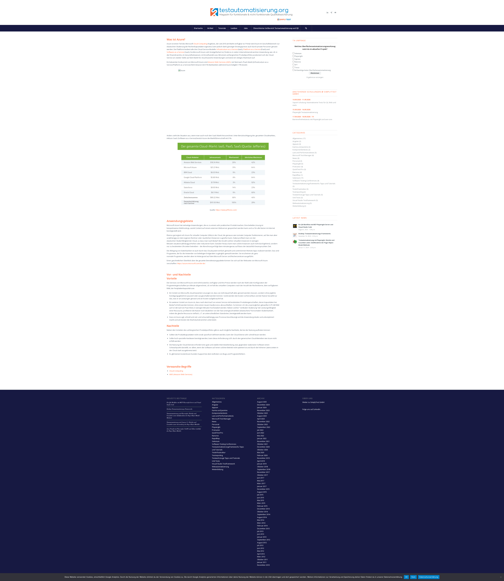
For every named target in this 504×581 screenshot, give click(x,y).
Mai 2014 (260, 520)
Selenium (298, 53)
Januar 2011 (261, 562)
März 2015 (261, 503)
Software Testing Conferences (305, 180)
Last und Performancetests (303, 152)
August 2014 (262, 517)
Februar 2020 (262, 455)
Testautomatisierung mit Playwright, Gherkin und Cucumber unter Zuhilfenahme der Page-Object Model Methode (316, 242)
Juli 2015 (260, 495)
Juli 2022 (260, 430)
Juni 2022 (260, 433)
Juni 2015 (260, 497)
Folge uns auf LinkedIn (311, 409)
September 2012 (263, 539)
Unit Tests (296, 197)
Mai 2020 (260, 452)
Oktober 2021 (262, 444)
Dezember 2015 (263, 489)
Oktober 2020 (262, 450)
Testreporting (298, 192)
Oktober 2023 (262, 413)
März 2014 (261, 523)
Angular (296, 141)
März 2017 (261, 483)
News (295, 158)
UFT (296, 65)
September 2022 (263, 427)
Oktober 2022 (262, 424)
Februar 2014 (262, 525)
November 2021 (263, 441)
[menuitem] (198, 28)
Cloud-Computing (200, 44)
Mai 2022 (260, 435)
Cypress (297, 59)
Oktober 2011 (262, 559)
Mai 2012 (260, 551)
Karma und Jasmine (300, 147)
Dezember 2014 (263, 509)
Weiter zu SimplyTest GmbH (313, 402)
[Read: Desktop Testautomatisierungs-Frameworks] (295, 235)
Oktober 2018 (262, 466)
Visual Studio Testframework (304, 200)
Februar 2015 (262, 506)
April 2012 (261, 554)
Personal (296, 161)
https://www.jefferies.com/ (226, 210)
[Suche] (306, 28)
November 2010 (263, 565)
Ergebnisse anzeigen (315, 77)
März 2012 (261, 556)
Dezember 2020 (263, 447)
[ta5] (252, 12)
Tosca (297, 67)
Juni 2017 (260, 478)
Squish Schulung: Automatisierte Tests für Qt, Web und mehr (314, 102)
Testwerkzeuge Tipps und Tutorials (307, 194)
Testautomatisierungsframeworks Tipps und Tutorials (314, 183)
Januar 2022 (261, 438)
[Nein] (500, 577)
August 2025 (262, 402)
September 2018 (263, 469)
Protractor (297, 166)
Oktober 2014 (262, 511)
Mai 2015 (260, 500)
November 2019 (263, 458)
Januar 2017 (261, 486)
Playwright (299, 56)
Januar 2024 (261, 407)
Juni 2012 (260, 548)
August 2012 (262, 542)
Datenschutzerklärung (428, 577)
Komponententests (300, 149)
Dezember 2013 (263, 528)
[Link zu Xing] (331, 12)
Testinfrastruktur (299, 189)
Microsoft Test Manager (302, 155)
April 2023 (261, 419)
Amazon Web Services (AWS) (219, 62)
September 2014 (263, 514)
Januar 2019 (261, 464)
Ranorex (298, 62)
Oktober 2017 (262, 475)
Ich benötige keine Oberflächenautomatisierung (313, 70)
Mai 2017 (260, 480)
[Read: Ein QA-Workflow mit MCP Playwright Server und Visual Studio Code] (295, 226)
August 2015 (262, 492)
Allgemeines (297, 138)
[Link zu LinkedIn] (327, 12)
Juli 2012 (260, 545)
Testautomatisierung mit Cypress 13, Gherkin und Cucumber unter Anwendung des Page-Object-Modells (183, 423)
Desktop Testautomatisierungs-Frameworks (314, 234)
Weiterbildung (298, 206)
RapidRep (296, 175)
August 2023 (262, 416)
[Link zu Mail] (335, 12)
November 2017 (263, 472)
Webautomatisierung (301, 203)
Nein (413, 577)
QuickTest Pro (298, 169)
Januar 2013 (261, 537)
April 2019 (261, 461)
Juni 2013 (260, 534)
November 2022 (263, 421)
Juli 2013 (260, 531)
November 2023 (263, 410)
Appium (296, 144)
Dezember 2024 (263, 405)
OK (406, 577)
